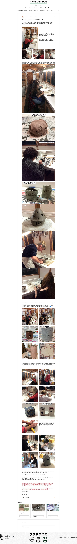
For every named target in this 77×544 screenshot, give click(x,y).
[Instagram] (37, 534)
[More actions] (54, 16)
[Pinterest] (46, 534)
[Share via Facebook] (22, 494)
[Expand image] (27, 54)
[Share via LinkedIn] (26, 494)
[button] (58, 10)
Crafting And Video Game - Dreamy (24, 513)
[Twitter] (34, 534)
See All (58, 502)
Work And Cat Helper (37, 513)
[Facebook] (31, 534)
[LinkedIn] (43, 534)
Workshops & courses (25, 491)
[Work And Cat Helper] (38, 507)
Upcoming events (42, 10)
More (51, 10)
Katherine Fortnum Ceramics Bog (22, 10)
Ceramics (48, 10)
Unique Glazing (50, 513)
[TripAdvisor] (40, 534)
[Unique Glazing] (53, 507)
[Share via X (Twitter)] (24, 494)
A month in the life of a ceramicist (33, 10)
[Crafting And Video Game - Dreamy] (24, 507)
